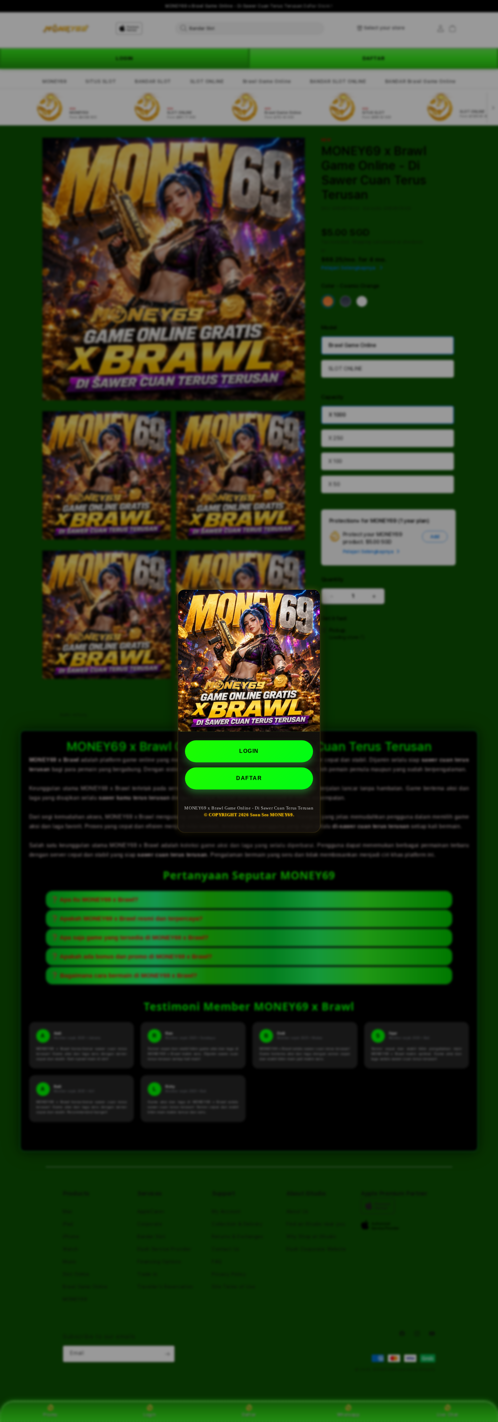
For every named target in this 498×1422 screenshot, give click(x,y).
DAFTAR (249, 778)
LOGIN (249, 751)
